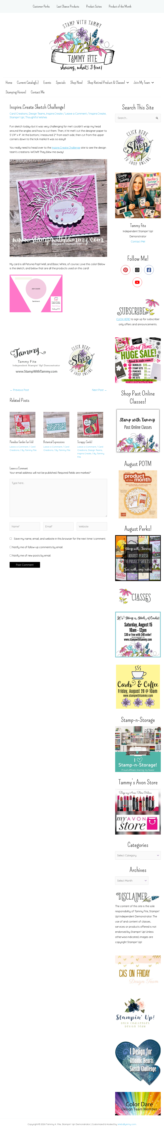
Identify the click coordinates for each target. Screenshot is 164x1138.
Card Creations (19, 113)
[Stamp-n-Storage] (138, 749)
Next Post (99, 390)
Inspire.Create (54, 113)
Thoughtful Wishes (36, 117)
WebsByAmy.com (127, 1124)
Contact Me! (138, 241)
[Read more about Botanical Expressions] (58, 424)
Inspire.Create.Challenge (66, 147)
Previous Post (19, 390)
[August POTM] (138, 494)
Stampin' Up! (17, 117)
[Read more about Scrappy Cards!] (92, 424)
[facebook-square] (149, 270)
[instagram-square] (138, 270)
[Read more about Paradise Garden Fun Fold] (24, 424)
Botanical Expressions (54, 442)
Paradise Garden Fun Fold (21, 442)
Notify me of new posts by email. (31, 555)
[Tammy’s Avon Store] (138, 812)
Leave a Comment (76, 113)
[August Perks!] (138, 558)
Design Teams (37, 113)
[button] (127, 82)
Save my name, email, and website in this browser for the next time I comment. (60, 538)
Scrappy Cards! (84, 442)
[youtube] (138, 282)
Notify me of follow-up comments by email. (37, 547)
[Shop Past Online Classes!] (138, 431)
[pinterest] (126, 270)
